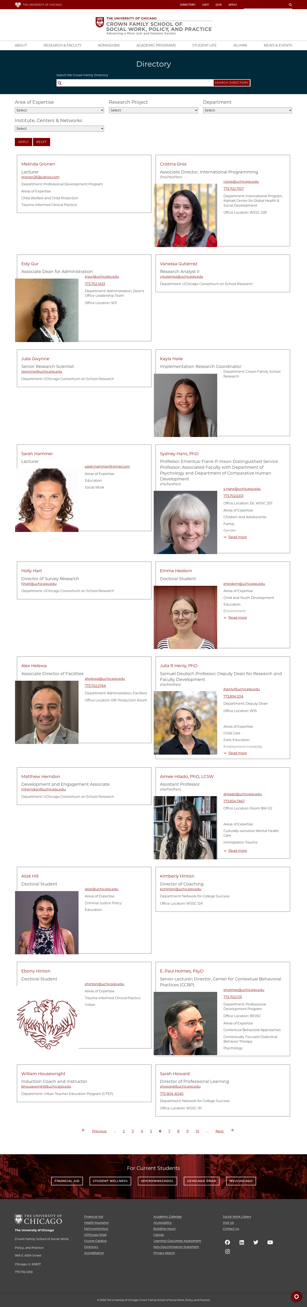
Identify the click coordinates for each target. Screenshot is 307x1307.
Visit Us (228, 1223)
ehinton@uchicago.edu (104, 984)
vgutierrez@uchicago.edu (181, 277)
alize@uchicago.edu (101, 889)
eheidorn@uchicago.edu (244, 584)
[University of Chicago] (38, 1219)
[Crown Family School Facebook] (227, 1242)
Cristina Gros (173, 164)
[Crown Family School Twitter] (255, 1242)
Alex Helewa (34, 665)
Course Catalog (95, 1241)
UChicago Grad (201, 1181)
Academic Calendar (168, 1217)
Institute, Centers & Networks (48, 120)
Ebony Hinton (36, 971)
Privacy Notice (164, 1253)
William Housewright (43, 1073)
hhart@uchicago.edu (39, 584)
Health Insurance (96, 1223)
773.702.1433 (95, 284)
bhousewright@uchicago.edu (46, 1087)
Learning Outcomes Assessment (177, 1241)
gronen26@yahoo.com (40, 177)
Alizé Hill (29, 876)
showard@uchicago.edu (180, 1087)
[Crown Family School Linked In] (241, 1242)
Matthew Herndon (40, 776)
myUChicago (241, 1181)
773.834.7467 (234, 801)
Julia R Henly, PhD (179, 665)
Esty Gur (29, 263)
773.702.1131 (232, 997)
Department (217, 102)
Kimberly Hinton (177, 876)
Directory (187, 4)
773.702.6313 (233, 496)
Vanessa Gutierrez (178, 263)
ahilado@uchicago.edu (242, 794)
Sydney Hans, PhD (179, 453)
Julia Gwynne (35, 358)
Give (219, 4)
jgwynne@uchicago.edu (41, 372)
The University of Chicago (34, 1230)
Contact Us (231, 1229)
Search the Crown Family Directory (82, 75)
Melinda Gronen (38, 164)
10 (197, 1131)
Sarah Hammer (37, 453)
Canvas (159, 1235)
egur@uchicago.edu (102, 277)
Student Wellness (110, 1181)
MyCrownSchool (157, 1181)
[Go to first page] (83, 1130)
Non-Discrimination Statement (176, 1247)
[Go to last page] (232, 1130)
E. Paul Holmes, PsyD (182, 971)
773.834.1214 (233, 696)
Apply (232, 4)
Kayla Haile (171, 358)
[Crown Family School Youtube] (270, 1242)
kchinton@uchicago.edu (180, 889)
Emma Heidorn (176, 570)
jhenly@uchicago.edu (241, 689)
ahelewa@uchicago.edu (105, 679)
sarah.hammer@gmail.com (107, 466)
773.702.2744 (95, 686)
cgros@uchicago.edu (241, 182)
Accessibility (163, 1223)
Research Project (128, 102)
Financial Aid (67, 1181)
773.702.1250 (24, 1272)
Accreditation (94, 1253)
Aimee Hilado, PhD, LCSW (187, 776)
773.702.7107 (233, 189)
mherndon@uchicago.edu (43, 789)
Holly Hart (31, 570)
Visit (205, 4)
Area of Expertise (34, 102)
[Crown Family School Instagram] (227, 1251)
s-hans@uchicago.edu (242, 489)
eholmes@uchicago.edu (243, 990)
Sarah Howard (175, 1073)
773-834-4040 (172, 1094)
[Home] (154, 26)
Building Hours (165, 1229)
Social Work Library (237, 1217)
